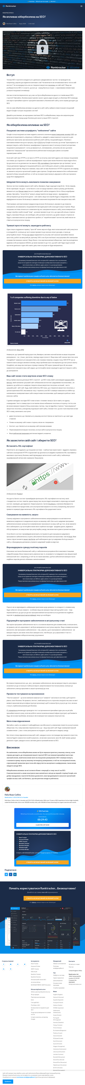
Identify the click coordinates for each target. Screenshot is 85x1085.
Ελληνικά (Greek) (58, 1038)
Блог (32, 1000)
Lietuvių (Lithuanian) (59, 1051)
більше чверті (24, 191)
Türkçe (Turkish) (57, 1025)
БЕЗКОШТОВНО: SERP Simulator (41, 985)
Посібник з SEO (35, 1005)
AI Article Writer (35, 982)
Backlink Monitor (36, 977)
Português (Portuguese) (57, 1019)
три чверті (30, 235)
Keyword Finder (35, 966)
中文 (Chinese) (57, 1027)
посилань (51, 85)
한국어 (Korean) (58, 1067)
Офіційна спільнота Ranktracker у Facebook (17, 964)
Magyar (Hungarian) (59, 1046)
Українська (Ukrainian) (59, 1065)
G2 (10, 969)
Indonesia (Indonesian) (59, 1049)
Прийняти (8, 1081)
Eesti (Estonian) (57, 1041)
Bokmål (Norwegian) (59, 1070)
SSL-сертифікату (44, 163)
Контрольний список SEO (38, 979)
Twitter (24, 964)
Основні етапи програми (57, 984)
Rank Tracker (34, 963)
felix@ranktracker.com (75, 984)
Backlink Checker (36, 974)
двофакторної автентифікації (25, 615)
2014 (40, 142)
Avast (70, 537)
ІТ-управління (12, 710)
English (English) (58, 994)
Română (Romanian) (59, 1057)
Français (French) (58, 1002)
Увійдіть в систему (58, 975)
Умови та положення (59, 963)
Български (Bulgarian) (59, 1030)
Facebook (3, 964)
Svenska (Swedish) (58, 1022)
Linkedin (3, 969)
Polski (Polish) (57, 1015)
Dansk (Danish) (57, 1035)
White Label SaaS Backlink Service (40, 992)
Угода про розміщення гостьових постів (41, 1013)
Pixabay (19, 494)
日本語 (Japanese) (58, 1008)
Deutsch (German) (58, 997)
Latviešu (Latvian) (58, 1054)
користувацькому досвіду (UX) (63, 134)
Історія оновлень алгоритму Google (39, 1018)
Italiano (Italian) (57, 1005)
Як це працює (35, 994)
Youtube (10, 964)
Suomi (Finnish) (57, 1043)
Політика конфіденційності (58, 967)
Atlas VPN (20, 350)
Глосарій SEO (35, 1002)
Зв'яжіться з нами (74, 964)
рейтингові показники (21, 433)
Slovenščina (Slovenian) (60, 1062)
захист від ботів (29, 539)
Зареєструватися (58, 978)
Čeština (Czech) (57, 1033)
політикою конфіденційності (26, 1077)
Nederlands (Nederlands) (57, 1011)
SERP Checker (35, 969)
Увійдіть (34, 285)
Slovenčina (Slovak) (58, 1059)
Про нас (71, 967)
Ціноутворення (58, 980)
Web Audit (34, 971)
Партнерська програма (38, 997)
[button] (81, 6)
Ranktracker (9, 6)
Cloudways (52, 504)
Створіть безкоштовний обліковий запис (42, 281)
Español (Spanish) (58, 1000)
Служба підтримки (58, 988)
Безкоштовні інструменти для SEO (40, 1009)
